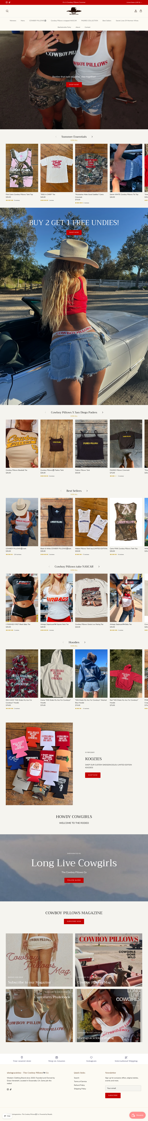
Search (76, 1078)
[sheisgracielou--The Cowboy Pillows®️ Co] (74, 11)
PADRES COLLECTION (89, 21)
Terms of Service (80, 1081)
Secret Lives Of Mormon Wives (127, 21)
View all (74, 140)
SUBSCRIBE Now (74, 921)
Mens (23, 21)
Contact (87, 27)
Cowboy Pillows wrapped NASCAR (64, 21)
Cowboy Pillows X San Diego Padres (74, 412)
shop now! (74, 85)
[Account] (135, 11)
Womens (13, 21)
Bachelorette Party (64, 27)
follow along (74, 880)
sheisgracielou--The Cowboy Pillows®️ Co (25, 1114)
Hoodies (74, 642)
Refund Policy (79, 1085)
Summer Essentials (74, 136)
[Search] (7, 11)
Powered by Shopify (46, 1114)
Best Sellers (107, 21)
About (78, 27)
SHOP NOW (74, 232)
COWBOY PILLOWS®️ (37, 21)
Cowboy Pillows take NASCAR (74, 566)
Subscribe (113, 1095)
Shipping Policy (80, 1089)
